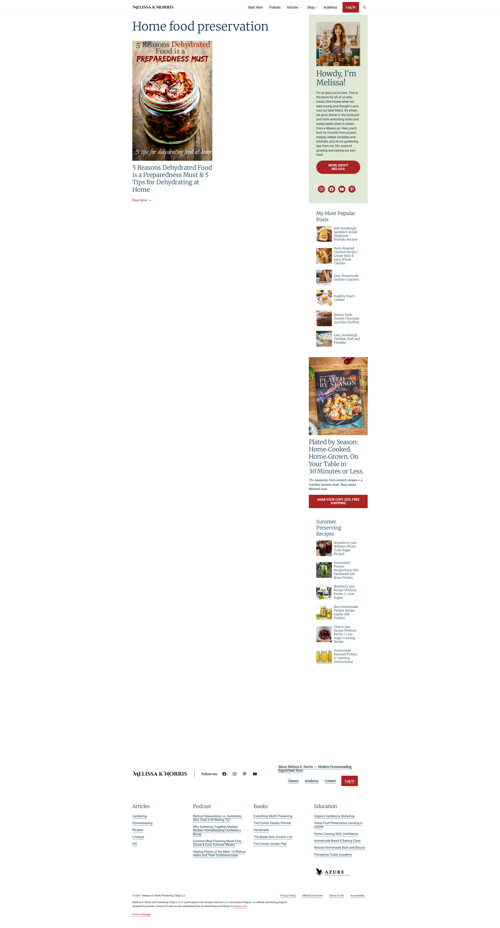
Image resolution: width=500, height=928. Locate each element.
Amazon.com (239, 906)
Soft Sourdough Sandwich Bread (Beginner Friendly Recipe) (345, 233)
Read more (141, 200)
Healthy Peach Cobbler (344, 298)
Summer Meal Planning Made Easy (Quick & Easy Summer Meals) (217, 843)
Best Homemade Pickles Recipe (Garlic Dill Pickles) (346, 612)
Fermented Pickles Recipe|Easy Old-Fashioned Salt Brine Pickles (346, 570)
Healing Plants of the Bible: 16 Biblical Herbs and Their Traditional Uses (219, 853)
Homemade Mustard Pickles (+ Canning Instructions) (345, 656)
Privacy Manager (141, 914)
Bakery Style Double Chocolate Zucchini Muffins (346, 318)
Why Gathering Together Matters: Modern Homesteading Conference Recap (217, 830)
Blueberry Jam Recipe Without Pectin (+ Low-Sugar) (345, 592)
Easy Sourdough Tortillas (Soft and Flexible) (347, 338)
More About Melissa (338, 167)
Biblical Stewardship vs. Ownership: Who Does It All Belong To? (217, 818)
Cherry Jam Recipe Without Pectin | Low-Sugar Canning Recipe (345, 634)
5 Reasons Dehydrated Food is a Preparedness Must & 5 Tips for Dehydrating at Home (172, 178)
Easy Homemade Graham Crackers (346, 277)
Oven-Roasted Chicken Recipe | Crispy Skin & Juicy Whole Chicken (346, 255)
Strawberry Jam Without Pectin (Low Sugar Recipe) (345, 548)
